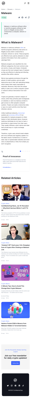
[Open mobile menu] (28, 3)
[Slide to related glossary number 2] (23, 151)
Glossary (10, 9)
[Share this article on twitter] (19, 17)
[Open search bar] (25, 3)
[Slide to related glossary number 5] (29, 151)
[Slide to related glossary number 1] (22, 151)
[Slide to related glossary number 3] (25, 151)
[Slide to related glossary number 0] (20, 151)
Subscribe (15, 363)
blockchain (21, 113)
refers (22, 47)
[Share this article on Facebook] (22, 17)
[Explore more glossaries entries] (2, 152)
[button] (28, 3)
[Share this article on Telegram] (26, 17)
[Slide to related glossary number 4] (27, 151)
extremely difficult (14, 115)
